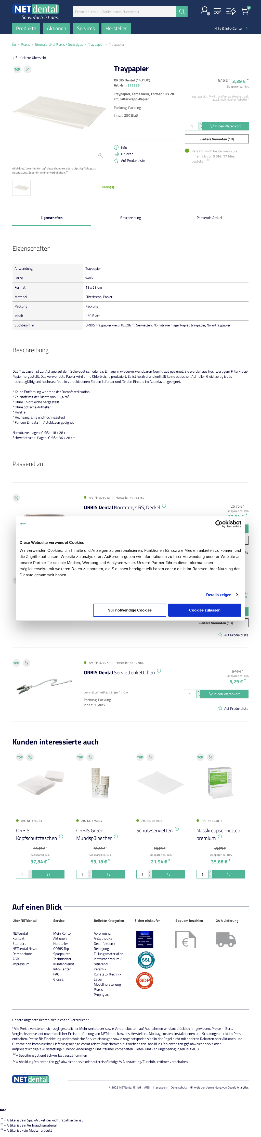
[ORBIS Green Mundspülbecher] (100, 783)
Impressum (21, 964)
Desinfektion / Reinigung (104, 946)
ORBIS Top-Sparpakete (61, 951)
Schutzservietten (154, 830)
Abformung (102, 933)
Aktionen (60, 938)
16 (207, 160)
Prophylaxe (102, 994)
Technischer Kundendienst (63, 961)
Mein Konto (62, 933)
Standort (19, 943)
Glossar (59, 979)
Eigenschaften (52, 217)
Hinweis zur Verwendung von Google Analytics (219, 1087)
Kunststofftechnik (107, 974)
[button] (204, 10)
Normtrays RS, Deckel (122, 507)
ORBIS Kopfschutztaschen (36, 834)
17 (67, 171)
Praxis (98, 989)
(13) (216, 623)
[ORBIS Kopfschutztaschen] (40, 783)
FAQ (56, 974)
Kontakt (18, 938)
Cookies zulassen (204, 610)
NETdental (20, 933)
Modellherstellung (107, 984)
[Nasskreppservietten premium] (221, 783)
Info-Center (62, 969)
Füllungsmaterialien (108, 953)
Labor (98, 979)
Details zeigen (218, 595)
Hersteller (60, 943)
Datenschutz (22, 953)
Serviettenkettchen (119, 672)
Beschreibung (130, 217)
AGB (15, 958)
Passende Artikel (209, 217)
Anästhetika (103, 938)
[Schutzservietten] (161, 783)
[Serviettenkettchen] (44, 686)
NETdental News (24, 948)
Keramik (100, 969)
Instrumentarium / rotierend (108, 961)
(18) (217, 139)
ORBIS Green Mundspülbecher (94, 834)
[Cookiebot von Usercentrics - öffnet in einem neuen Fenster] (219, 524)
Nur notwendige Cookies (130, 610)
